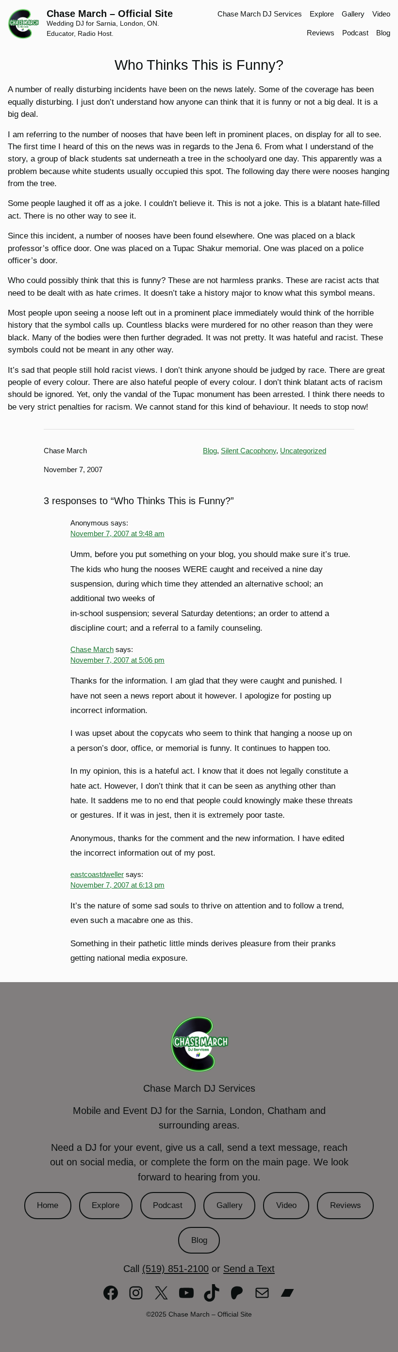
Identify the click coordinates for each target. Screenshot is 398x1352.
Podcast (167, 1205)
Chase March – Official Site (110, 13)
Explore (105, 1205)
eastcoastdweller (97, 874)
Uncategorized (303, 450)
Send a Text (249, 1268)
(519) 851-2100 (175, 1268)
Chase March (92, 649)
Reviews (345, 1205)
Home (47, 1205)
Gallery (229, 1205)
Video (286, 1205)
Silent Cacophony (248, 450)
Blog (210, 450)
